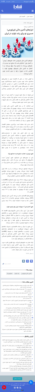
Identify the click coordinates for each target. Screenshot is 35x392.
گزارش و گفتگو (29, 337)
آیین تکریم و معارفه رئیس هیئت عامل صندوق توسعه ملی (19, 318)
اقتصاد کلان (22, 16)
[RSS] (20, 388)
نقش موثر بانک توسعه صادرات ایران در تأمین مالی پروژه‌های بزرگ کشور (17, 316)
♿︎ (31, 382)
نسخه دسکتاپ (17, 379)
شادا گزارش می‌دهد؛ (28, 27)
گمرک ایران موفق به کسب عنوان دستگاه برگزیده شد (21, 320)
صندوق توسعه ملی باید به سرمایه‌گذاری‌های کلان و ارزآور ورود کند (18, 308)
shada (17, 7)
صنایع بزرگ (9, 273)
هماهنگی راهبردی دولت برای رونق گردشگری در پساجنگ (20, 366)
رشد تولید (17, 273)
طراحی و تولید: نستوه (15, 390)
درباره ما (13, 1)
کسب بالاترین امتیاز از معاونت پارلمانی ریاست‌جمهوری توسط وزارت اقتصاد (16, 340)
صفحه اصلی (30, 16)
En (2, 1)
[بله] (17, 388)
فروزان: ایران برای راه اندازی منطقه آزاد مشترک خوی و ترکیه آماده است (17, 310)
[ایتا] (15, 388)
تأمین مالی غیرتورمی (26, 273)
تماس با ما (8, 1)
